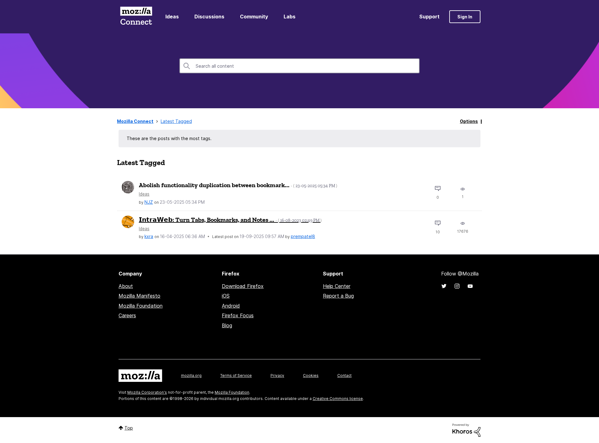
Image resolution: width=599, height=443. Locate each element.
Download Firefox (243, 286)
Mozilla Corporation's (147, 392)
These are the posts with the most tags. (169, 138)
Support (429, 16)
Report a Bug (338, 296)
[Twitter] (444, 286)
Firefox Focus (238, 315)
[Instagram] (457, 286)
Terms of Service (236, 375)
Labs (289, 16)
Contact (344, 375)
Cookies (311, 375)
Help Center (336, 286)
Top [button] (128, 428)
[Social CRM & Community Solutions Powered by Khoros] (466, 429)
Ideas (172, 16)
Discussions (209, 16)
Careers (127, 315)
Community (254, 16)
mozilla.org (191, 375)
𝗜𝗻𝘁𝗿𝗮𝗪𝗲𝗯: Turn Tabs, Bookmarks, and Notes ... (230, 219)
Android (231, 306)
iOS (226, 296)
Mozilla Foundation (141, 306)
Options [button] (469, 121)
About (126, 286)
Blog (227, 325)
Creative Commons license (338, 398)
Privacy (277, 375)
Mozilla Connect (136, 17)
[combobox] (299, 65)
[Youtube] (470, 286)
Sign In (464, 16)
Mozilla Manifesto (139, 296)
